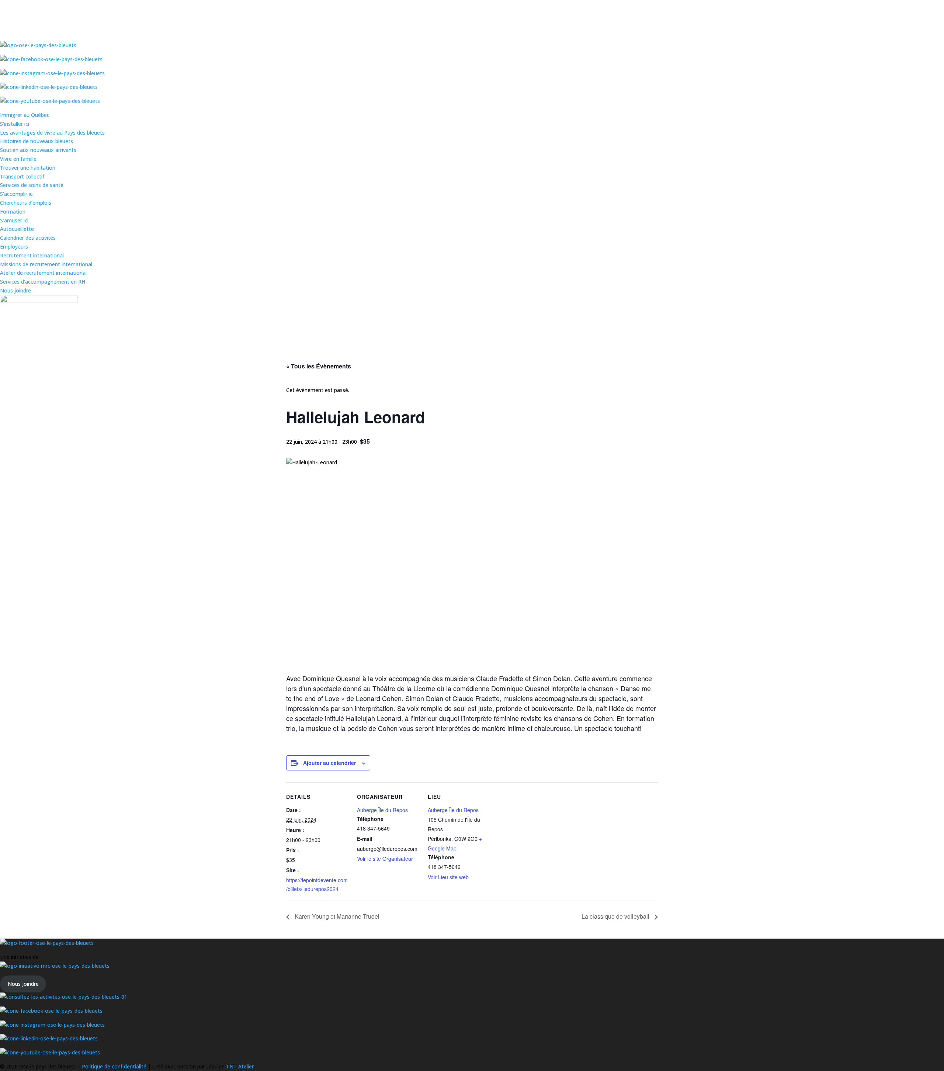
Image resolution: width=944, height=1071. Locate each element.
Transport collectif (22, 176)
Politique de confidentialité (115, 1066)
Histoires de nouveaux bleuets (36, 141)
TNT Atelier (240, 1066)
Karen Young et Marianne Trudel (336, 916)
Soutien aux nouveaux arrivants (38, 149)
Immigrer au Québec (24, 114)
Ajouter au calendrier (329, 762)
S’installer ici (14, 123)
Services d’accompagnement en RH (42, 281)
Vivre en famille (18, 158)
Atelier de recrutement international (43, 272)
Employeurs (14, 246)
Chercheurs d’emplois (25, 202)
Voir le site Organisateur (385, 858)
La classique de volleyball (616, 916)
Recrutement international (32, 255)
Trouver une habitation (27, 167)
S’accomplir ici (17, 193)
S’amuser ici (14, 220)
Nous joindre (15, 290)
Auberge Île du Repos (382, 810)
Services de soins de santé (31, 184)
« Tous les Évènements (318, 366)
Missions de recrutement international (46, 264)
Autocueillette (17, 228)
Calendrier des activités (28, 237)
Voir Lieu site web (448, 877)
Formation (12, 211)
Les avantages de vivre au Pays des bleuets (52, 132)
